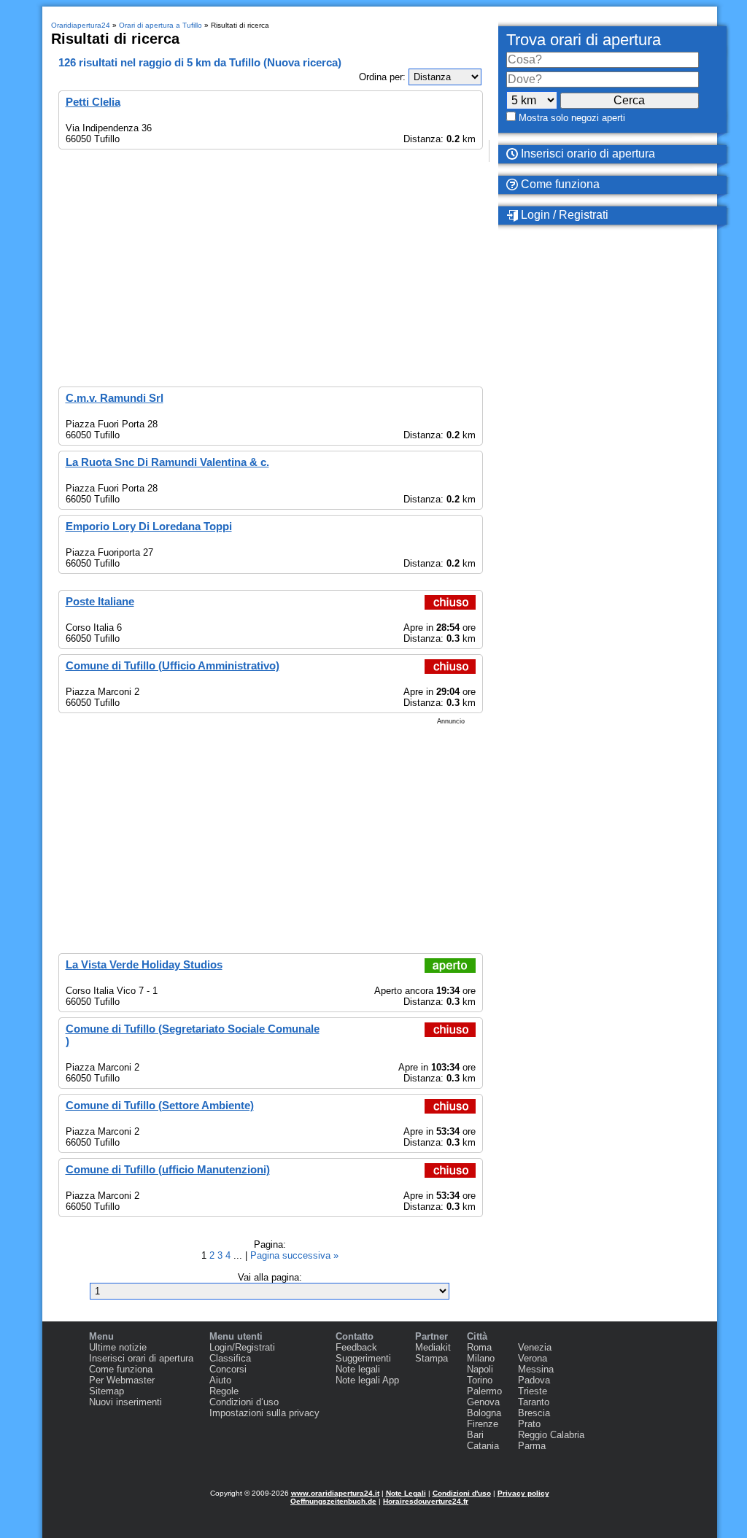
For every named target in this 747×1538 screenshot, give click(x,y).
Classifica (230, 1358)
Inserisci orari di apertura (141, 1358)
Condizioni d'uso (462, 1493)
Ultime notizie (118, 1347)
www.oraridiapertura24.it (335, 1493)
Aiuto (220, 1380)
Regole (224, 1391)
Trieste (532, 1391)
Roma (479, 1347)
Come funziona (559, 184)
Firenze (482, 1423)
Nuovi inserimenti (125, 1402)
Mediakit (433, 1347)
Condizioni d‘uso (244, 1402)
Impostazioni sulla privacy (264, 1412)
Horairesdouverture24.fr (425, 1501)
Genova (483, 1402)
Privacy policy (523, 1493)
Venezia (534, 1347)
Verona (532, 1358)
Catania (483, 1445)
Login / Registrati (563, 215)
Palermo (484, 1391)
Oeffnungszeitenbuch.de (333, 1501)
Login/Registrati (242, 1347)
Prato (529, 1423)
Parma (532, 1445)
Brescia (534, 1412)
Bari (475, 1434)
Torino (479, 1380)
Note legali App (367, 1380)
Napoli (480, 1369)
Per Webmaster (122, 1380)
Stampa (431, 1358)
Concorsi (228, 1369)
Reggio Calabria (551, 1434)
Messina (536, 1369)
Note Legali (406, 1493)
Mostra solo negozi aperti (572, 117)
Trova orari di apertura (583, 40)
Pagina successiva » (294, 1255)
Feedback (356, 1347)
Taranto (533, 1402)
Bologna (484, 1412)
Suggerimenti (363, 1358)
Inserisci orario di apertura (586, 153)
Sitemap (106, 1391)
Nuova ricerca (302, 62)
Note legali (358, 1369)
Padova (534, 1380)
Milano (481, 1358)
